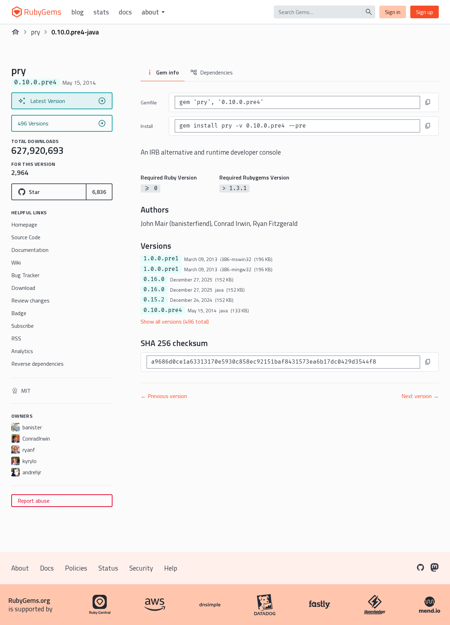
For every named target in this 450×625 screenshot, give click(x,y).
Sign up (424, 12)
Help (170, 568)
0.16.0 (154, 279)
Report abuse (34, 500)
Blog (77, 12)
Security (141, 568)
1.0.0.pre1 (161, 258)
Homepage (24, 224)
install (147, 126)
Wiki (16, 262)
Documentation (30, 250)
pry (35, 32)
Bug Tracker (25, 275)
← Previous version (164, 396)
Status (108, 568)
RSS (16, 338)
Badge (18, 313)
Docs (125, 12)
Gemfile (149, 102)
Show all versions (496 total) (175, 321)
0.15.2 (154, 299)
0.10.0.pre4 (162, 310)
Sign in (392, 12)
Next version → (420, 396)
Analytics (22, 351)
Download (23, 288)
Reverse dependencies (37, 363)
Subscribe (22, 325)
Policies (76, 568)
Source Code (25, 237)
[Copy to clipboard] (428, 102)
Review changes (30, 300)
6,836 (99, 192)
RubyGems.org (29, 600)
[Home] (15, 32)
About (20, 568)
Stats (101, 12)
